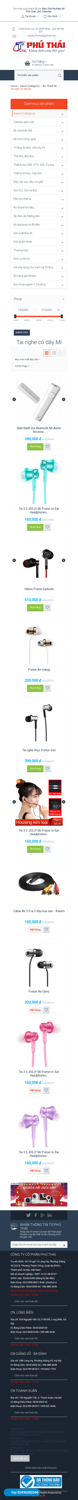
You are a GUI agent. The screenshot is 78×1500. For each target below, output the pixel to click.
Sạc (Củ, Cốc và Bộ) (25, 190)
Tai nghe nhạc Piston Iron (39, 750)
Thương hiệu (20, 250)
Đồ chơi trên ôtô (22, 130)
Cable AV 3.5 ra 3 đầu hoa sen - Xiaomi (39, 911)
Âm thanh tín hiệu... (24, 207)
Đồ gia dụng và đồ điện (26, 224)
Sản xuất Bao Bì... (23, 233)
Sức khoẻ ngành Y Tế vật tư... (30, 284)
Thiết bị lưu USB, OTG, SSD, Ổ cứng (33, 164)
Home (14, 86)
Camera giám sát (23, 121)
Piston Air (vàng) (39, 669)
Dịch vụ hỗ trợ (21, 258)
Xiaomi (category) (30, 86)
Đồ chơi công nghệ (24, 139)
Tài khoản (30, 16)
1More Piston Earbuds (39, 589)
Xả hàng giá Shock (24, 275)
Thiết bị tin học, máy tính (27, 173)
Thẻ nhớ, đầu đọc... (24, 156)
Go (64, 1244)
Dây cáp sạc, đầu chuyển (28, 181)
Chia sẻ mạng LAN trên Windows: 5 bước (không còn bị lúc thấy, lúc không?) (37, 1433)
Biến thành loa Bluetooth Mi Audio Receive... (39, 430)
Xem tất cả (20, 1458)
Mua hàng (35, 446)
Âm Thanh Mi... (50, 86)
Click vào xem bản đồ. (26, 1301)
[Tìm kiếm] (60, 75)
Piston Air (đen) (39, 991)
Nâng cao (22, 332)
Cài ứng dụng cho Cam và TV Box (33, 267)
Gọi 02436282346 (24, 1492)
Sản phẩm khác (22, 241)
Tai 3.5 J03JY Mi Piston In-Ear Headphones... (39, 510)
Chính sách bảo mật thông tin (41, 1467)
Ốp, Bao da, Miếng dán (26, 216)
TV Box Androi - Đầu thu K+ (29, 147)
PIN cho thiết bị (22, 198)
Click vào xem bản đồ (25, 1338)
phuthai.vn (39, 1495)
